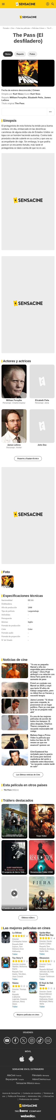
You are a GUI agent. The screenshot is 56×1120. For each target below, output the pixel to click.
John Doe (42, 445)
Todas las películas (23, 28)
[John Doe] (42, 426)
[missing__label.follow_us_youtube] (7, 1040)
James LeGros (14, 445)
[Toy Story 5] (5, 962)
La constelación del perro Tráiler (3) (14, 836)
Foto (6, 572)
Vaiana (15, 983)
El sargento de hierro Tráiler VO (14, 872)
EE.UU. (31, 600)
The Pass (11, 790)
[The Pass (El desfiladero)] (28, 73)
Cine (12, 28)
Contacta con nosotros (32, 1093)
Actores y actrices (17, 361)
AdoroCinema (39, 1079)
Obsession (44, 958)
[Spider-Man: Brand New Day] (33, 937)
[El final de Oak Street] (33, 987)
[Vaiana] (5, 987)
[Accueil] (25, 4)
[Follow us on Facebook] (16, 1040)
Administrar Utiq (34, 1096)
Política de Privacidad (16, 1096)
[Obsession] (33, 962)
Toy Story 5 (17, 958)
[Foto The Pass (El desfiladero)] (7, 581)
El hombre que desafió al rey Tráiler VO (14, 908)
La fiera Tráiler (42, 908)
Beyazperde (11, 1079)
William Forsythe (18, 97)
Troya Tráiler (41, 836)
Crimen (36, 90)
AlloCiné (11, 1075)
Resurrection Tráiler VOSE (41, 872)
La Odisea (17, 933)
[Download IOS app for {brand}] (23, 1058)
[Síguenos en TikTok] (40, 1040)
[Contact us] (48, 1040)
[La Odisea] (5, 937)
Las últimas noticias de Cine (28, 775)
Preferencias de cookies (29, 1099)
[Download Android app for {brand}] (32, 1058)
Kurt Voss (18, 94)
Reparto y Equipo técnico (28, 459)
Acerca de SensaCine (11, 1093)
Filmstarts (37, 1075)
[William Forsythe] (14, 381)
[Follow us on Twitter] (24, 1040)
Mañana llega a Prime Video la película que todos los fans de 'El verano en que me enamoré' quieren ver (40, 740)
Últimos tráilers (28, 918)
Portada (6, 28)
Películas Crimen (38, 28)
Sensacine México (25, 1083)
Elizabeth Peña (35, 97)
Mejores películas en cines (28, 1015)
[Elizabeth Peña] (42, 381)
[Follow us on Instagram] (32, 1040)
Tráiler (14, 954)
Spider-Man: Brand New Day (46, 934)
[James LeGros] (14, 426)
